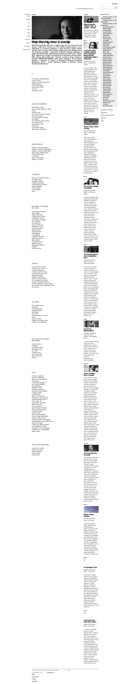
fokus (28, 32)
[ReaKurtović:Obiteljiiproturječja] (91, 187)
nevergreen (27, 46)
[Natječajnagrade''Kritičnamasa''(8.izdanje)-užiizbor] (90, 25)
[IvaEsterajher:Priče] (90, 567)
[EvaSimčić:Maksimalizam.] (89, 329)
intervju (28, 42)
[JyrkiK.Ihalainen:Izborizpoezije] (90, 374)
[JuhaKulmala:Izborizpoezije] (90, 454)
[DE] (112, 4)
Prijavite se (50, 672)
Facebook (35, 677)
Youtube (34, 681)
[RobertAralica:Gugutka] (89, 515)
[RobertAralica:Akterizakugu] (91, 127)
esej (29, 22)
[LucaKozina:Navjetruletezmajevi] (90, 621)
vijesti (28, 26)
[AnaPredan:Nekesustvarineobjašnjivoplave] (91, 255)
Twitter (34, 679)
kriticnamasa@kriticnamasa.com (85, 8)
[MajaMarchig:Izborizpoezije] (51, 42)
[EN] (114, 4)
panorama (27, 39)
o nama (28, 36)
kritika (28, 29)
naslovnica (27, 14)
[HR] (116, 4)
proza (28, 16)
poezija (28, 19)
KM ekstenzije (26, 49)
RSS (33, 674)
